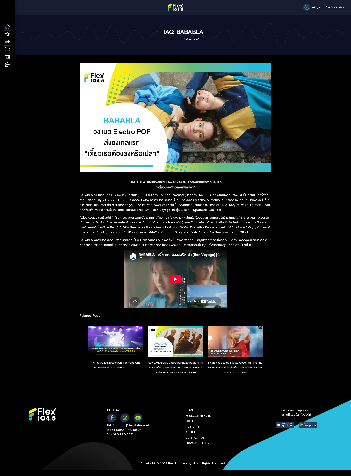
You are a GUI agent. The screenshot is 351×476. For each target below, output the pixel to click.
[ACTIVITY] (7, 49)
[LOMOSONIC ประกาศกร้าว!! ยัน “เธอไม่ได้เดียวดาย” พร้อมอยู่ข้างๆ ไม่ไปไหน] (175, 342)
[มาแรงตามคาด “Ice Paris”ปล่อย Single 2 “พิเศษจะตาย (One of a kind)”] (235, 342)
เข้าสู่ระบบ (318, 7)
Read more (132, 367)
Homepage (174, 39)
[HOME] (7, 27)
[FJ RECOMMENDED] (7, 34)
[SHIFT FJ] (7, 42)
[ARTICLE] (7, 57)
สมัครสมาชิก (336, 7)
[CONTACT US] (7, 65)
